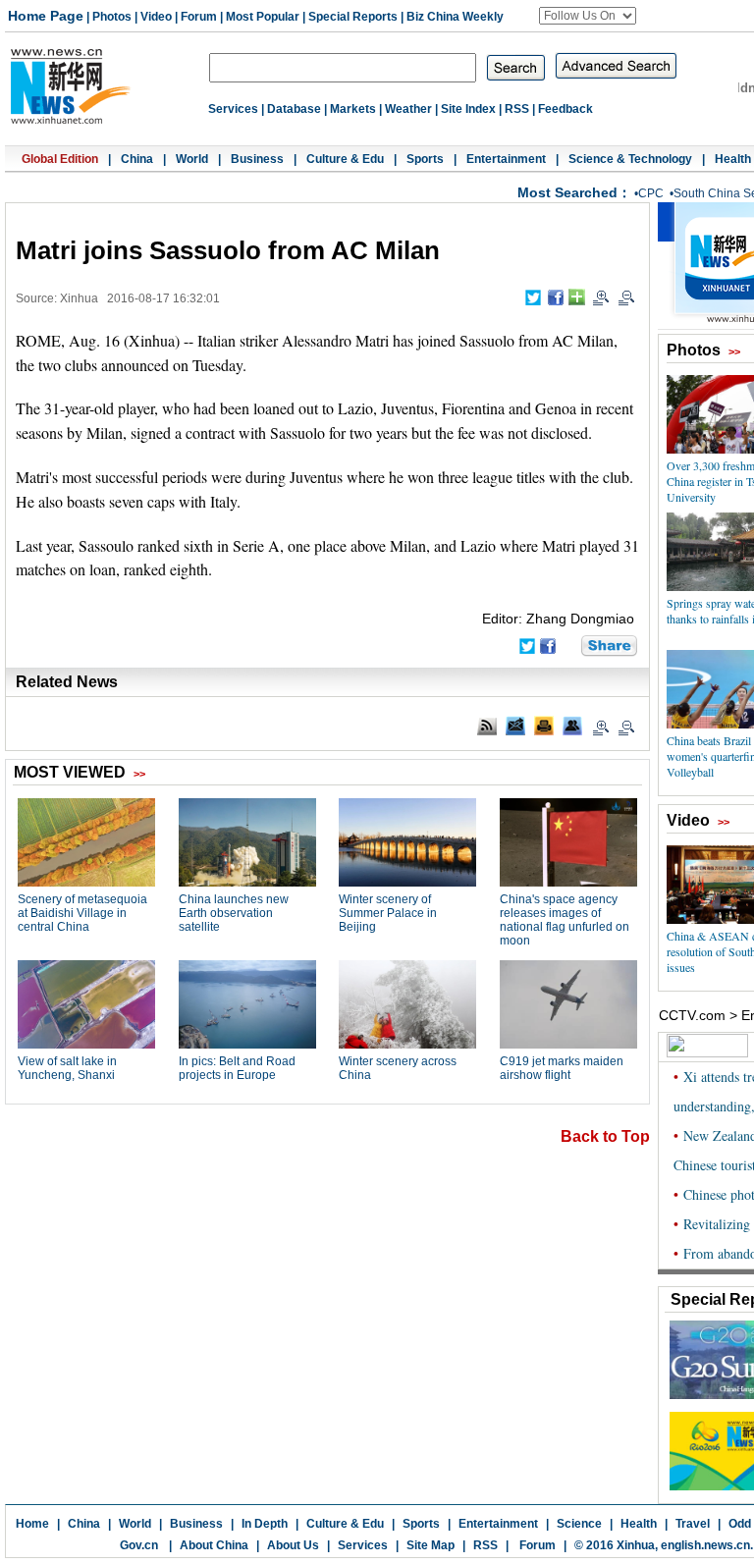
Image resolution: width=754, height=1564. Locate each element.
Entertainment (506, 159)
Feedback (565, 109)
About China (214, 1545)
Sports (425, 159)
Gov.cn (139, 1545)
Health (733, 159)
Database (294, 109)
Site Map (430, 1545)
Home (32, 1524)
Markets (353, 109)
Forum (199, 17)
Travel (692, 1524)
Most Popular (262, 17)
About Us (293, 1545)
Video (156, 17)
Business (257, 159)
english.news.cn (705, 1545)
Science (579, 1524)
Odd (739, 1524)
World (192, 159)
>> (734, 351)
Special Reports (353, 17)
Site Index (468, 109)
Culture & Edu (345, 159)
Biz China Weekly (455, 17)
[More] (576, 297)
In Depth (265, 1524)
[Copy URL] (572, 725)
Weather (408, 109)
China (137, 159)
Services (233, 109)
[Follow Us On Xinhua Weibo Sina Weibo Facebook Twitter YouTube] (587, 16)
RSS (517, 109)
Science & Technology (630, 159)
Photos (112, 17)
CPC (651, 193)
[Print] (544, 725)
